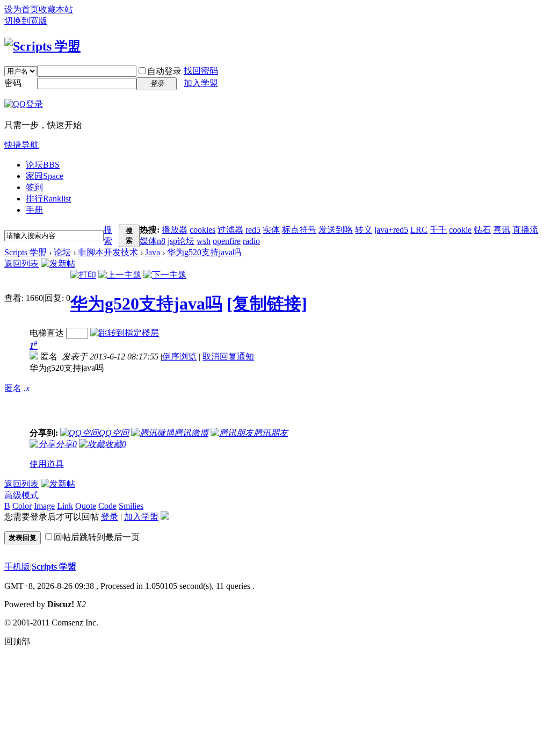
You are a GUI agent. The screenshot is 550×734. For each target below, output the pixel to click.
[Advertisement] (159, 401)
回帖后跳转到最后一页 (97, 537)
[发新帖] (58, 263)
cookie (460, 229)
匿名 (17, 388)
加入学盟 (201, 83)
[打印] (83, 274)
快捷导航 (21, 144)
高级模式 (21, 495)
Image (44, 505)
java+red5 (391, 229)
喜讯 (501, 229)
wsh (204, 241)
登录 (109, 516)
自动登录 (164, 71)
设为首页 (21, 9)
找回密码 (201, 70)
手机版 (17, 566)
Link (65, 505)
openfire (227, 241)
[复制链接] (267, 303)
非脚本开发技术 (108, 252)
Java (152, 252)
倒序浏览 (179, 356)
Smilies (131, 505)
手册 (34, 209)
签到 (34, 187)
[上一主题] (119, 274)
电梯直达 (47, 332)
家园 (44, 176)
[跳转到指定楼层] (124, 332)
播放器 (174, 229)
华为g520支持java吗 (204, 252)
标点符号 (299, 229)
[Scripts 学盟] (42, 46)
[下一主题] (164, 274)
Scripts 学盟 (25, 252)
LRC (419, 229)
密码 (12, 83)
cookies (202, 229)
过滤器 (230, 229)
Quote (85, 505)
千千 (438, 229)
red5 (252, 229)
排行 (48, 198)
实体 (271, 229)
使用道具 (47, 464)
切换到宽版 (25, 20)
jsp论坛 (181, 241)
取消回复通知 (228, 356)
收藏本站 (56, 9)
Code (107, 505)
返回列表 (21, 263)
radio (251, 241)
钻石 (482, 229)
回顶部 (17, 641)
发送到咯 (336, 229)
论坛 (43, 164)
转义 (363, 229)
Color (22, 505)
